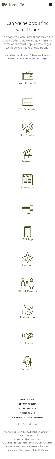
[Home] (13, 4)
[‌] (18, 424)
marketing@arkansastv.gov (35, 58)
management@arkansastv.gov (27, 439)
